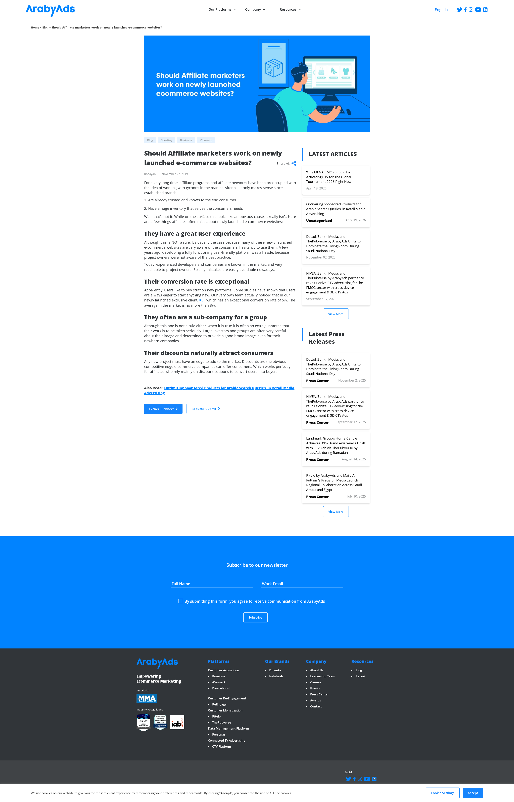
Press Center (319, 694)
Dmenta (275, 670)
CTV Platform (221, 746)
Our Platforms (219, 9)
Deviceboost (221, 688)
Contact (316, 706)
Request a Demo (204, 409)
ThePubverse (221, 722)
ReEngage (219, 704)
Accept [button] (473, 793)
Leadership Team (322, 676)
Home (35, 27)
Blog (45, 27)
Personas (218, 734)
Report (360, 676)
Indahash (276, 676)
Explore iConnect (161, 409)
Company (253, 9)
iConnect (218, 682)
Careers (315, 682)
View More (336, 314)
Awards (315, 700)
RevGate (213, 694)
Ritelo (216, 716)
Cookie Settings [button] (442, 793)
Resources (288, 9)
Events (315, 688)
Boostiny (218, 676)
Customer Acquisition (223, 670)
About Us (316, 670)
